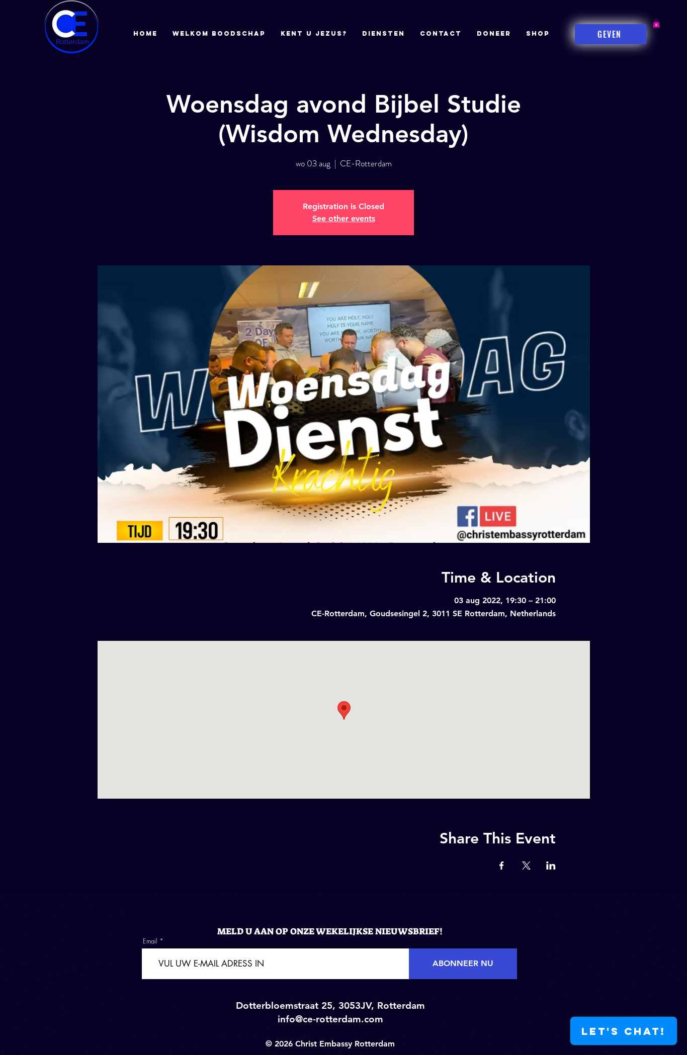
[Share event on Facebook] (501, 865)
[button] (656, 23)
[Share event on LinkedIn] (551, 865)
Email (150, 941)
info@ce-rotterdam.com (330, 1019)
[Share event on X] (526, 865)
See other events (343, 218)
